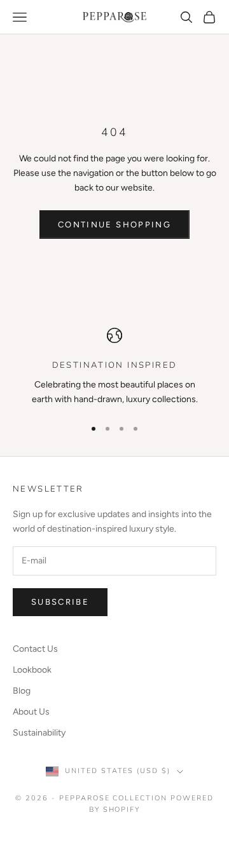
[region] (114, 367)
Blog (22, 690)
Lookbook (32, 669)
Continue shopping (114, 224)
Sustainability (39, 732)
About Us (31, 711)
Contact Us (35, 648)
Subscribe (60, 602)
